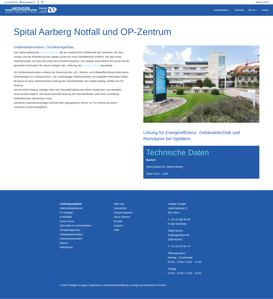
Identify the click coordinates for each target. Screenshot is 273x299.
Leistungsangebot (221, 10)
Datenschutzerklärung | (117, 285)
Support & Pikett (262, 2)
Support (118, 225)
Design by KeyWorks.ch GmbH (148, 285)
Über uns (251, 10)
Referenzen (239, 10)
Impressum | (96, 285)
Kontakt (265, 10)
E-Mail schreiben (177, 223)
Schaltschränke (91, 65)
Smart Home (67, 221)
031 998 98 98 (12, 2)
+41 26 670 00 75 (180, 246)
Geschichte (120, 208)
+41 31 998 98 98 (180, 219)
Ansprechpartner (123, 212)
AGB (116, 230)
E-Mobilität (66, 216)
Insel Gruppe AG (49, 52)
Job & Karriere (122, 216)
